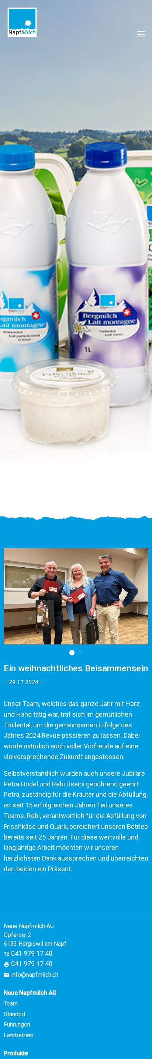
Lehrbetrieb (19, 1035)
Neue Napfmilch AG (30, 992)
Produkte (16, 1053)
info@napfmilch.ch (34, 974)
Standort (14, 1014)
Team (11, 1003)
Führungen (17, 1024)
